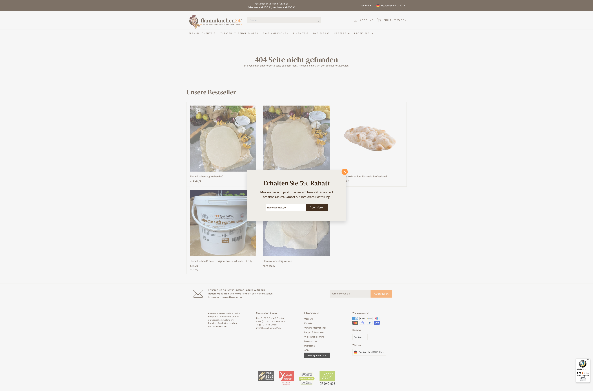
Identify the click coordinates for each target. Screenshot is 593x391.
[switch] (583, 379)
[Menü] (588, 360)
